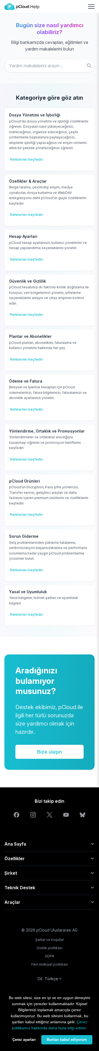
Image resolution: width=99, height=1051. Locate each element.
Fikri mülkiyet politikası (49, 964)
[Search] (89, 65)
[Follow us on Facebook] (16, 814)
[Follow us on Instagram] (33, 814)
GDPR (49, 956)
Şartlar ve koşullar (49, 940)
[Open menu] (91, 6)
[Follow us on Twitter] (49, 814)
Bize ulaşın (49, 752)
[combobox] (49, 66)
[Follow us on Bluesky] (82, 814)
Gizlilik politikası (49, 948)
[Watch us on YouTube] (66, 814)
